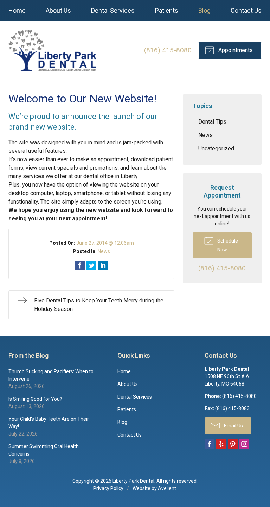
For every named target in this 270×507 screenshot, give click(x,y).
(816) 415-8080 (168, 50)
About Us (58, 10)
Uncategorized (216, 148)
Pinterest (233, 444)
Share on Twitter (91, 265)
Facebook (209, 444)
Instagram (244, 444)
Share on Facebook (80, 265)
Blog (204, 10)
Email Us (233, 425)
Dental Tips (212, 121)
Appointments (235, 50)
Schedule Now (227, 245)
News (104, 251)
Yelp (221, 444)
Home (17, 10)
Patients (166, 10)
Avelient (167, 488)
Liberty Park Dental (133, 481)
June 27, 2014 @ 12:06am (105, 243)
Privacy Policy (108, 488)
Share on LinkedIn (103, 265)
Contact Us (246, 10)
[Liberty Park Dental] (52, 50)
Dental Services (113, 10)
